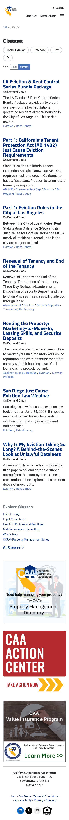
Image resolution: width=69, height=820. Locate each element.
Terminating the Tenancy (18, 309)
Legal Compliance (14, 519)
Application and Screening (19, 373)
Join (13, 796)
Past (14, 67)
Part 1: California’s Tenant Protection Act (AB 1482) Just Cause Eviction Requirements (30, 147)
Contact (51, 800)
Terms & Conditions (46, 796)
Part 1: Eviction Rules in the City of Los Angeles (32, 210)
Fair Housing (24, 430)
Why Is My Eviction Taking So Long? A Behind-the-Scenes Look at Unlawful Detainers (34, 449)
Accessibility (23, 800)
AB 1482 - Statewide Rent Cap (22, 189)
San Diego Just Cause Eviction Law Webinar (26, 393)
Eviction (8, 126)
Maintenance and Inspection (21, 529)
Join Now (31, 15)
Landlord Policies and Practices (23, 524)
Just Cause (23, 193)
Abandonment (12, 305)
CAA (5, 27)
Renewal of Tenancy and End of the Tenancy (33, 263)
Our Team (25, 796)
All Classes (11, 547)
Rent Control (24, 126)
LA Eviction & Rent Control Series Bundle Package (31, 84)
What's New (10, 534)
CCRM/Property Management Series (26, 539)
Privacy (38, 800)
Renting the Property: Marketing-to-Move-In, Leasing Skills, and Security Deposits (32, 331)
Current (24, 67)
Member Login (48, 15)
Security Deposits (48, 305)
